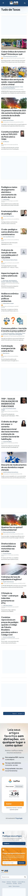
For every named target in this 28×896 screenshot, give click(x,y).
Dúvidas (15, 883)
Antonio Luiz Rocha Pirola (9, 637)
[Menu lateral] (3, 3)
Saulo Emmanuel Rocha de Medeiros (12, 87)
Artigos (4, 881)
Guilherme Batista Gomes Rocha (10, 472)
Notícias (9, 881)
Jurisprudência (21, 881)
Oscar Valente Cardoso (8, 216)
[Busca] (25, 3)
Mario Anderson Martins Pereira (10, 260)
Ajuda (10, 886)
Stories (20, 883)
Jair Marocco (6, 141)
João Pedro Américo (7, 605)
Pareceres (9, 883)
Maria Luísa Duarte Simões (9, 532)
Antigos (20, 713)
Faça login (19, 818)
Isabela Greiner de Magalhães (15, 334)
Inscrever (21, 863)
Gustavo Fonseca (7, 553)
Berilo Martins (6, 353)
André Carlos (9, 281)
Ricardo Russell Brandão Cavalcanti (11, 86)
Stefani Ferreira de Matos (9, 333)
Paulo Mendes (18, 333)
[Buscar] (25, 877)
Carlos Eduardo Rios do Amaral (10, 56)
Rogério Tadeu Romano (8, 581)
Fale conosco (16, 886)
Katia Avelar (15, 281)
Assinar (9, 804)
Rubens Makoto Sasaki (8, 303)
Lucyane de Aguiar (7, 441)
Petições (14, 881)
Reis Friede (5, 280)
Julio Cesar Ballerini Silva (8, 236)
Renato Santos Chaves (8, 120)
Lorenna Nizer (6, 199)
